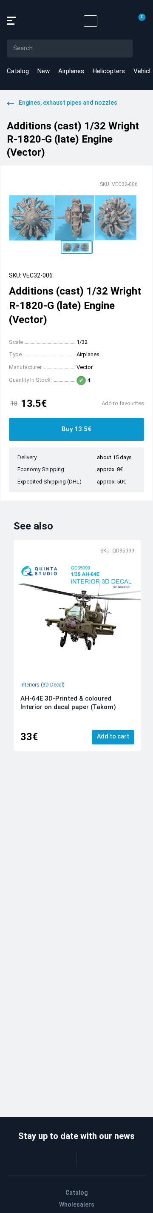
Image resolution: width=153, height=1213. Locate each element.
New (43, 71)
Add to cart (113, 736)
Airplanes (71, 71)
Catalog (18, 71)
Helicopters (109, 71)
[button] (77, 247)
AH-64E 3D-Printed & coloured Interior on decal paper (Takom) (68, 703)
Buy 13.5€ (76, 429)
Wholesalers (76, 1204)
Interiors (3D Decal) (42, 685)
